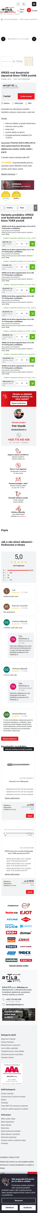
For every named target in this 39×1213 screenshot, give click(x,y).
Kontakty (4, 1143)
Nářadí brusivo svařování (10, 1045)
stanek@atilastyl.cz (18, 430)
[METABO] (11, 960)
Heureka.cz (22, 516)
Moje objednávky (7, 1122)
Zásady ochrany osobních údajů (13, 1140)
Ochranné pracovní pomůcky (12, 1054)
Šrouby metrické (7, 1094)
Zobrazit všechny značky (18, 966)
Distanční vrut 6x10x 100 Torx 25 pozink (19, 789)
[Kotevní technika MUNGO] (26, 905)
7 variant (7, 96)
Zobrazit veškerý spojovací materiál (14, 1109)
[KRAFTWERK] (26, 946)
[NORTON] (11, 953)
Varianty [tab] (10, 208)
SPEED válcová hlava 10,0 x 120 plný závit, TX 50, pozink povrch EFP (18, 865)
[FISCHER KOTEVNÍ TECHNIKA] (11, 913)
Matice (3, 1100)
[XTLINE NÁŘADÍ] (12, 919)
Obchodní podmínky (8, 1137)
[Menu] (34, 4)
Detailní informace (8, 174)
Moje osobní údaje (8, 1119)
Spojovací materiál (8, 1039)
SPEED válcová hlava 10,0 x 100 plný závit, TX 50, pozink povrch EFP (18, 860)
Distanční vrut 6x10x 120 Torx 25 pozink (19, 792)
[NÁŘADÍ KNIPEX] (26, 919)
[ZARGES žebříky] (26, 926)
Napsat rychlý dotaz (18, 403)
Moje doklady (6, 1125)
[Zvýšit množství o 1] (27, 244)
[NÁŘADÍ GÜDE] (11, 926)
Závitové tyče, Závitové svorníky (13, 1097)
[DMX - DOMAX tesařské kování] (26, 932)
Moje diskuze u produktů (10, 1134)
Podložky (4, 1103)
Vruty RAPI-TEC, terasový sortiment (14, 1106)
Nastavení (19, 1201)
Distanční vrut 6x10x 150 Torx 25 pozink (19, 794)
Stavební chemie (7, 1057)
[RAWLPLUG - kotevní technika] (13, 906)
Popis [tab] (22, 208)
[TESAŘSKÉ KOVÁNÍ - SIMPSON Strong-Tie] (11, 939)
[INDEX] (25, 953)
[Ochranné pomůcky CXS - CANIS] (24, 939)
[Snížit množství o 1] (17, 244)
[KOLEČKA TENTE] (11, 946)
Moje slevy (5, 1128)
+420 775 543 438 (18, 439)
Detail (30, 816)
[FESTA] (26, 960)
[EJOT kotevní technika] (26, 912)
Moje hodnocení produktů (11, 1131)
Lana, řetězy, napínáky (9, 1048)
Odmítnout (10, 1208)
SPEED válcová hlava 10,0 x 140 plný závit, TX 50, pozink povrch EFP (18, 869)
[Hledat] (18, 4)
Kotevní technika (7, 1042)
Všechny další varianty (12, 798)
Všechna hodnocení (10, 739)
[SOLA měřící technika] (11, 932)
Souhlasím (28, 1208)
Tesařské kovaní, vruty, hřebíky (12, 1051)
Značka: (6, 79)
